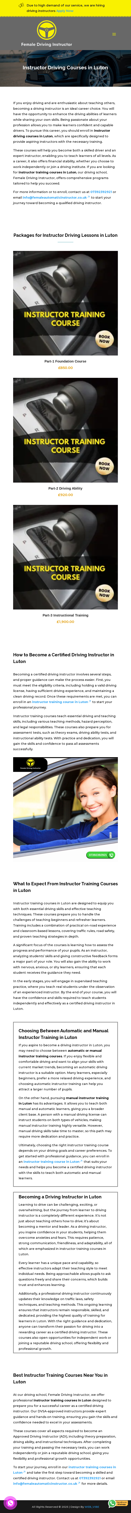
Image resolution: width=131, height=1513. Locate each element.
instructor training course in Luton (60, 702)
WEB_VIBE (92, 1506)
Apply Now (65, 11)
